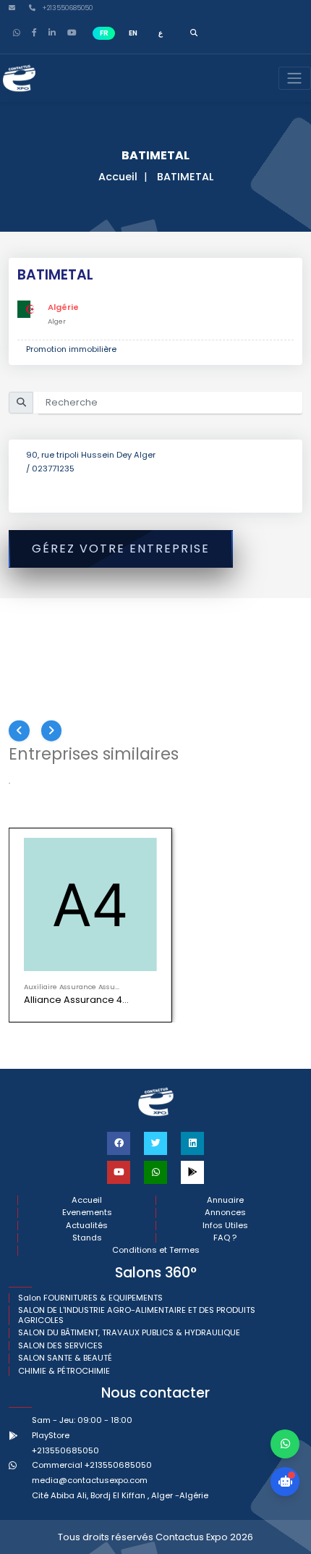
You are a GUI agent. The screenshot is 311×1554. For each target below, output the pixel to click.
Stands (87, 1238)
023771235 (53, 468)
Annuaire (225, 1200)
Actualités (87, 1225)
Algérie (63, 307)
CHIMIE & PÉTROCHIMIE (64, 1371)
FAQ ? (225, 1238)
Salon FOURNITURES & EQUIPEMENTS (90, 1298)
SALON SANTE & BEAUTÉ (65, 1358)
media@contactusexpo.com (90, 1480)
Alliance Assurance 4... (76, 1000)
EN (133, 33)
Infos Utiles (225, 1225)
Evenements (87, 1212)
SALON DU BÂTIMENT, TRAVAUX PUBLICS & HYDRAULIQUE (129, 1332)
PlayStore (50, 1435)
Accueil (117, 176)
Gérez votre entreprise (121, 548)
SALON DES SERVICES (60, 1346)
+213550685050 (66, 8)
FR (104, 33)
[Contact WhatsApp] (284, 1443)
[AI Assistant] (284, 1481)
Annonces (225, 1212)
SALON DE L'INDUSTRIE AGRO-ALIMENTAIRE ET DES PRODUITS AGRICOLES (136, 1315)
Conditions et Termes (156, 1250)
